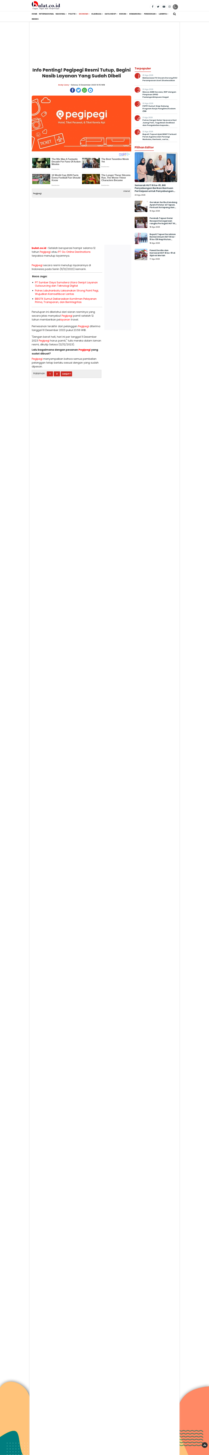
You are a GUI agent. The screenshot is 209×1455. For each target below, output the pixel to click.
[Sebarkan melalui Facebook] (72, 90)
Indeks (35, 19)
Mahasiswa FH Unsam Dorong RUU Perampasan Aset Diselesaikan (159, 79)
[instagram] (169, 6)
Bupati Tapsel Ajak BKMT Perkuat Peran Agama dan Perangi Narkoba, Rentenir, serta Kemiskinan (159, 138)
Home (34, 14)
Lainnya (163, 14)
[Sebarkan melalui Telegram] (90, 90)
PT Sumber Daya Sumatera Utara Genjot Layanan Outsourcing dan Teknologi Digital (66, 284)
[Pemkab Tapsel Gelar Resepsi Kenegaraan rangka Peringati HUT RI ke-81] (141, 223)
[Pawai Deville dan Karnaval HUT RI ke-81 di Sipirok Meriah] (141, 255)
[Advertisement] (104, 42)
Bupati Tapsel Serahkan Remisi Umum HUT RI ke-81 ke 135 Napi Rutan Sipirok (163, 238)
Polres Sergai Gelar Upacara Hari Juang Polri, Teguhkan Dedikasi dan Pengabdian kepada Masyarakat (159, 124)
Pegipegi (45, 252)
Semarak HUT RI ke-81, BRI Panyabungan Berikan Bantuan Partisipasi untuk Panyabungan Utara (154, 190)
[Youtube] (163, 6)
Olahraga (96, 14)
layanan (65, 319)
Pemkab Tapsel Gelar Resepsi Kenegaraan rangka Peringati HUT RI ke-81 (162, 222)
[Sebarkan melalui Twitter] (78, 90)
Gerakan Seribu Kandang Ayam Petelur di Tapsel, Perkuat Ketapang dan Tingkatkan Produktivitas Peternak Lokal (163, 209)
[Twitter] (158, 6)
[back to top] (205, 1445)
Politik (72, 14)
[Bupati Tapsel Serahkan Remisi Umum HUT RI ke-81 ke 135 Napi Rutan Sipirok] (141, 239)
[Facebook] (152, 6)
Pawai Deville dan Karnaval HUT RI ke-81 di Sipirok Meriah (162, 253)
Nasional (60, 14)
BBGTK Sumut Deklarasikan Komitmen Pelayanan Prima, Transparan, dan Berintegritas (66, 300)
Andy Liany (63, 84)
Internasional (46, 14)
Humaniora (135, 14)
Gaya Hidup (110, 14)
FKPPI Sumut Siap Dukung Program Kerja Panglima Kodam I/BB (159, 109)
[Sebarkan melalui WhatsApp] (84, 90)
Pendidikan (150, 14)
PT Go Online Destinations (74, 252)
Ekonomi (83, 14)
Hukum (122, 14)
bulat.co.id (39, 248)
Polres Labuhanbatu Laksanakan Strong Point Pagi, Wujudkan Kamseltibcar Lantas (67, 292)
